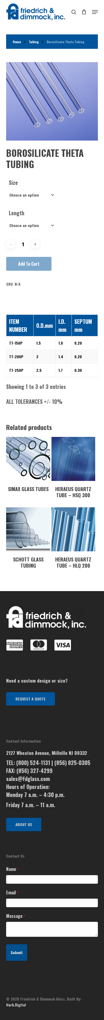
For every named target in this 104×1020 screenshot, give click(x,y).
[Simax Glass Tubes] (28, 459)
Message (15, 916)
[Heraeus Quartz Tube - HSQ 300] (73, 459)
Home (17, 41)
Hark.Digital (16, 1004)
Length (16, 213)
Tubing (34, 41)
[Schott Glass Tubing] (28, 529)
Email (12, 892)
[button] (30, 699)
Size (13, 182)
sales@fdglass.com (28, 779)
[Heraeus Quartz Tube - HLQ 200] (73, 529)
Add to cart (28, 264)
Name (12, 869)
